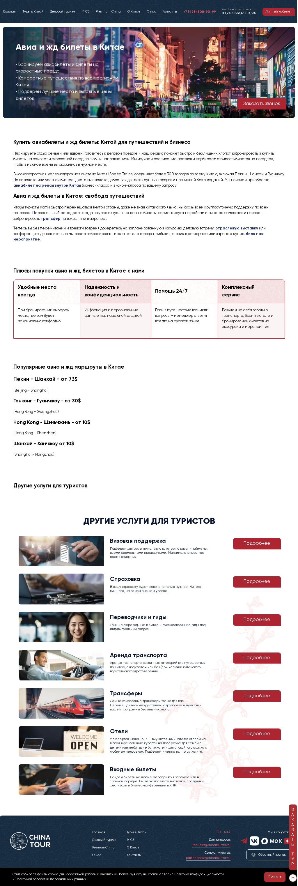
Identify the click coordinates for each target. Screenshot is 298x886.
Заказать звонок (261, 103)
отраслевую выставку (236, 228)
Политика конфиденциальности (199, 874)
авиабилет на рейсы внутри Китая (47, 186)
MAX (227, 832)
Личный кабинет (278, 11)
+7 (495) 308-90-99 (199, 12)
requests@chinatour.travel (211, 845)
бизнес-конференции (148, 785)
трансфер (51, 219)
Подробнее (257, 543)
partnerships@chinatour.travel (208, 858)
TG (219, 832)
